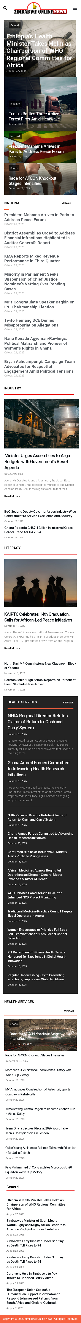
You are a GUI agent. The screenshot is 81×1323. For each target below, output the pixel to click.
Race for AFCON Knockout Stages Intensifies (32, 181)
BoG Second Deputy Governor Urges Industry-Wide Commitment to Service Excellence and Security (40, 514)
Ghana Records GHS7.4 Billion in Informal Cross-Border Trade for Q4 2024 (39, 530)
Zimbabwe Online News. (38, 1318)
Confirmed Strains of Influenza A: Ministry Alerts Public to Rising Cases (37, 854)
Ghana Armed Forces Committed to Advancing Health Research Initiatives (38, 768)
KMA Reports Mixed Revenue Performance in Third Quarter (32, 259)
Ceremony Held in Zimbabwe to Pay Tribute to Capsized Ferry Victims (31, 1276)
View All (68, 702)
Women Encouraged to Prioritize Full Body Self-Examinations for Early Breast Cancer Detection (37, 934)
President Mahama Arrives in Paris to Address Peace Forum (36, 149)
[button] (5, 8)
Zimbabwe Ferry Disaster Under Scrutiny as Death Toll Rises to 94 (34, 1243)
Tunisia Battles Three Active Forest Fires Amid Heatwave (34, 116)
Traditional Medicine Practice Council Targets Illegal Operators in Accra (40, 913)
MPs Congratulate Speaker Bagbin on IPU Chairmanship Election (39, 304)
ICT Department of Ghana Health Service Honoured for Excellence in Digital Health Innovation (37, 956)
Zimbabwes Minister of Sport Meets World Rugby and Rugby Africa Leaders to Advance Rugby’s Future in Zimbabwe (36, 1225)
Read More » (12, 496)
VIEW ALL (66, 203)
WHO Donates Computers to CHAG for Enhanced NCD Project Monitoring (35, 895)
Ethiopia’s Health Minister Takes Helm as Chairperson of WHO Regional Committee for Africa (39, 51)
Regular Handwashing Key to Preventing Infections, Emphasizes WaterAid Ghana (36, 977)
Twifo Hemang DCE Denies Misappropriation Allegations (31, 323)
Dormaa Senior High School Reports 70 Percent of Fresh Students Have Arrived (40, 682)
